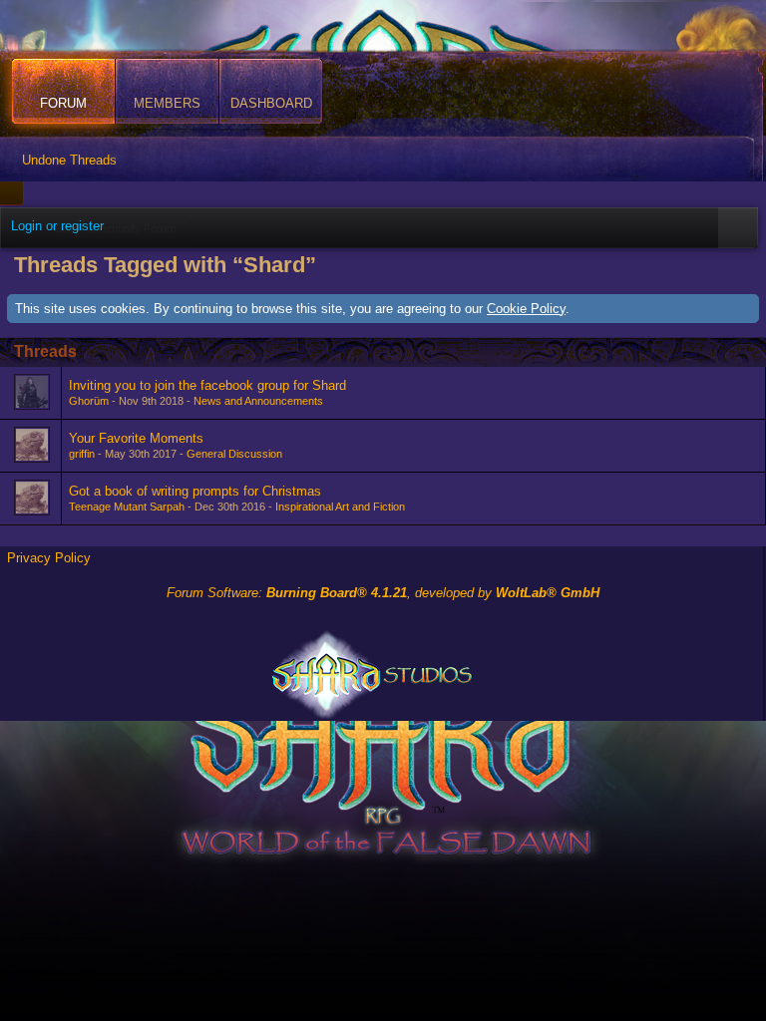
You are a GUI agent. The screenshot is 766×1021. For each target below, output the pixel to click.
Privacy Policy (49, 557)
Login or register (57, 225)
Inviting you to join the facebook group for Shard (207, 385)
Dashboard (271, 103)
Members (167, 103)
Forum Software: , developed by (383, 592)
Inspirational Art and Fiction (340, 506)
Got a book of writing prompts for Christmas (195, 491)
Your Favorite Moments (136, 438)
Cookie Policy (526, 308)
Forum (63, 103)
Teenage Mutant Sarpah (127, 506)
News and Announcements (258, 401)
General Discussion (234, 454)
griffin (82, 454)
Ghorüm (89, 401)
